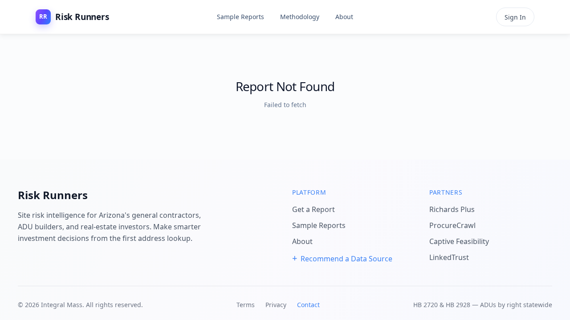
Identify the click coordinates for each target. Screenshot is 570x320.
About (344, 16)
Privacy (275, 304)
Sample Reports (240, 16)
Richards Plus (452, 209)
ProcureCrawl (452, 225)
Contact (308, 304)
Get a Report (313, 209)
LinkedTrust (449, 257)
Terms (245, 304)
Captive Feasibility (459, 241)
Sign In (515, 17)
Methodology (299, 16)
